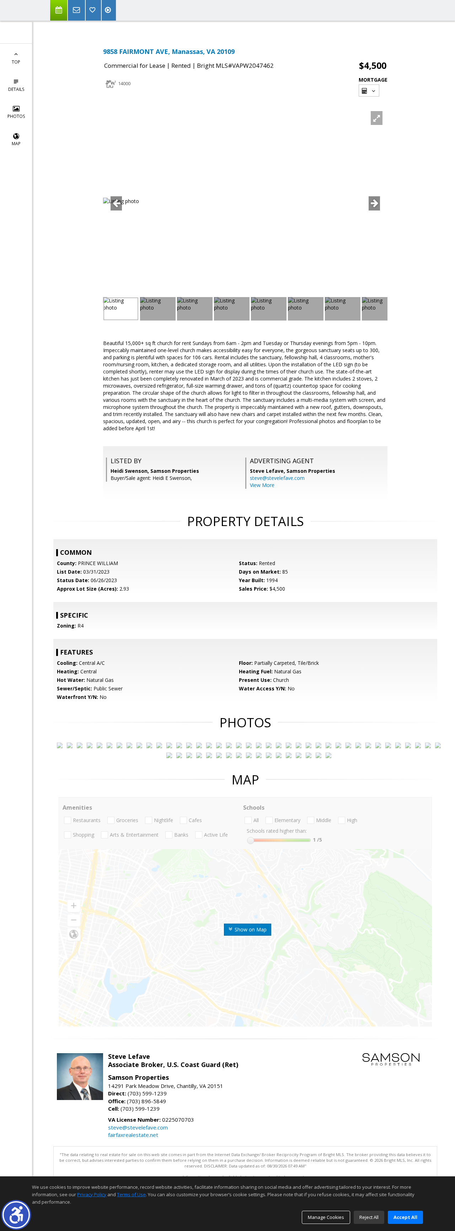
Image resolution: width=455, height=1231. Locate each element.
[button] (16, 1215)
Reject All (369, 1217)
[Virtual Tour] (108, 10)
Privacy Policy (91, 1194)
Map (16, 144)
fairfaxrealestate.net (133, 1134)
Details (16, 89)
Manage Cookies (326, 1217)
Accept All (405, 1217)
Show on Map (250, 929)
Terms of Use (131, 1194)
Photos (16, 116)
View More (262, 485)
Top (16, 62)
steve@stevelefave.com (277, 478)
